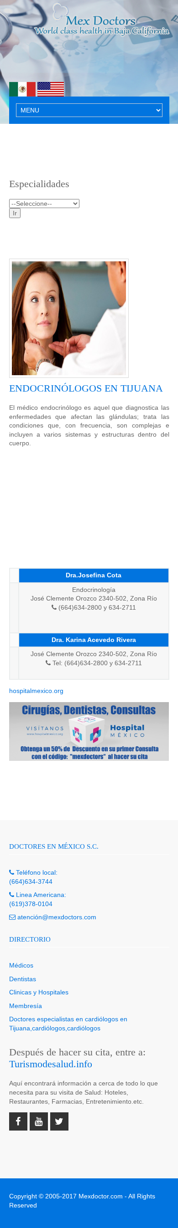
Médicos (21, 965)
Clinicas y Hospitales (38, 992)
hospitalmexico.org (36, 690)
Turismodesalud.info (50, 1064)
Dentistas (22, 979)
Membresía (25, 1005)
